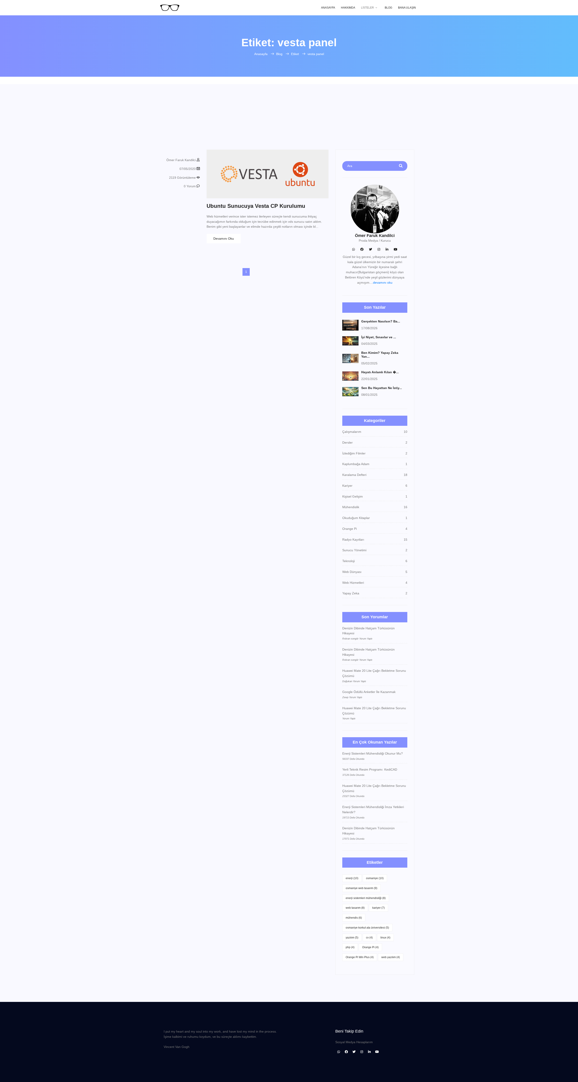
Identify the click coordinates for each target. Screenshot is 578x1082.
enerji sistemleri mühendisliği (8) (366, 898)
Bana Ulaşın (407, 7)
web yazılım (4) (390, 957)
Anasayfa (328, 7)
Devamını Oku (223, 238)
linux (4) (385, 937)
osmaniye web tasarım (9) (361, 888)
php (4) (350, 947)
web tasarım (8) (355, 907)
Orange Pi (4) (370, 947)
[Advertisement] (289, 115)
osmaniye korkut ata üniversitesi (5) (367, 927)
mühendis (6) (354, 917)
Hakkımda (348, 7)
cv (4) (369, 937)
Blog (388, 7)
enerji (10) (352, 878)
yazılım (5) (352, 937)
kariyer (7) (378, 907)
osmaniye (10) (375, 878)
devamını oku (382, 282)
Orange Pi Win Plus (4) (360, 957)
